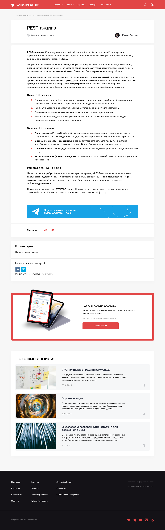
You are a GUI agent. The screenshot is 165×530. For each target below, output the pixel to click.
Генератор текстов (39, 494)
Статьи (57, 4)
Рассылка (15, 488)
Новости (69, 4)
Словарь (93, 4)
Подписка (15, 482)
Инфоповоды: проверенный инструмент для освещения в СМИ (90, 428)
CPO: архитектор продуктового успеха (86, 369)
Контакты (61, 488)
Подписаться (100, 325)
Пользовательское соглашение (140, 486)
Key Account (32, 519)
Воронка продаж (72, 398)
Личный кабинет (64, 482)
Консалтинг (105, 4)
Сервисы (81, 4)
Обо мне (15, 501)
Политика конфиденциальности (141, 482)
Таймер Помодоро (39, 501)
